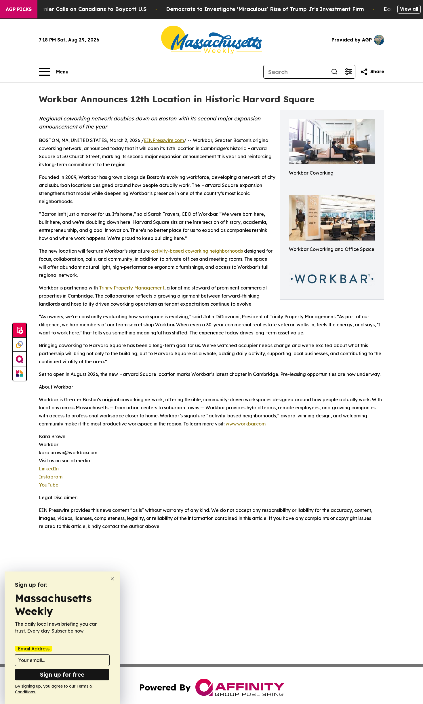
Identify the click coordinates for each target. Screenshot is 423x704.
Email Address (33, 649)
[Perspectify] (19, 345)
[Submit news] (19, 330)
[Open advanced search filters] (348, 71)
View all (409, 9)
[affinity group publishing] (19, 359)
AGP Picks (19, 9)
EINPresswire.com (164, 140)
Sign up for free (62, 674)
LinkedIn (49, 469)
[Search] (334, 71)
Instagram (50, 477)
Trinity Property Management (131, 288)
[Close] (112, 579)
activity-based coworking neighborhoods (197, 251)
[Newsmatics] (19, 373)
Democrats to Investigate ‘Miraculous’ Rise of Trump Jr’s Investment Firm (265, 9)
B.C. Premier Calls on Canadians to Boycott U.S (84, 9)
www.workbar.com (246, 424)
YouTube (48, 485)
